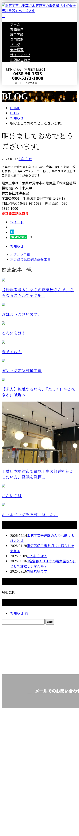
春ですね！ (12, 352)
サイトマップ (20, 54)
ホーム (15, 24)
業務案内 (17, 29)
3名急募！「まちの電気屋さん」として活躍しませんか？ (43, 563)
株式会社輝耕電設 (17, 763)
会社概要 (17, 49)
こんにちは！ (14, 333)
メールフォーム (16, 87)
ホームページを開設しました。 (30, 515)
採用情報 (17, 39)
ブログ (15, 44)
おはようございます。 (22, 314)
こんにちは (12, 496)
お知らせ (25, 158)
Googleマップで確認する (22, 786)
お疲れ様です (37, 571)
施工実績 (17, 34)
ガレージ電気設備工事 (22, 370)
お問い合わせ (20, 59)
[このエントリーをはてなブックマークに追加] (12, 232)
